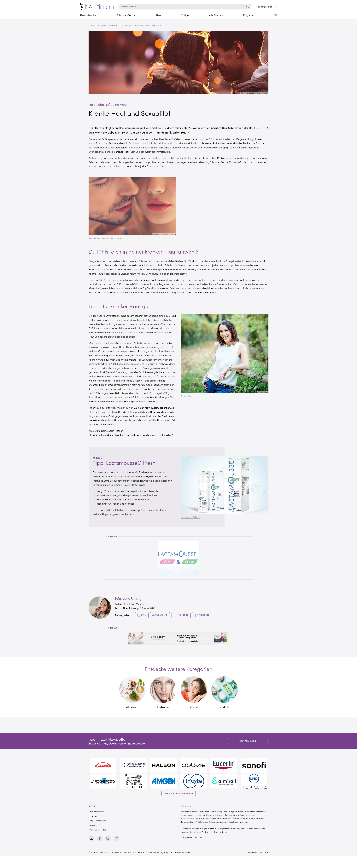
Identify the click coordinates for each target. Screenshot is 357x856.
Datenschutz (130, 852)
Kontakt (141, 852)
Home (91, 25)
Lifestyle (113, 25)
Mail (143, 615)
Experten (93, 816)
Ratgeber (102, 25)
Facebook (182, 615)
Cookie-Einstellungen (181, 852)
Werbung (93, 825)
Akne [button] (158, 15)
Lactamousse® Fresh (133, 472)
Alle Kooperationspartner (178, 793)
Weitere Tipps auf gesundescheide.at (113, 514)
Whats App (162, 615)
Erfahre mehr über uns (191, 837)
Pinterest (203, 615)
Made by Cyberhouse (258, 852)
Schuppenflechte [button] (126, 15)
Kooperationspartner (98, 820)
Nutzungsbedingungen (158, 852)
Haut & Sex (126, 25)
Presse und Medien (98, 829)
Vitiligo (185, 15)
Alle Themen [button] (216, 15)
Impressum (117, 852)
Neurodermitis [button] (88, 15)
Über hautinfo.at (96, 811)
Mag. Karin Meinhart (134, 604)
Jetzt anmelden (247, 741)
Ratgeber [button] (248, 15)
